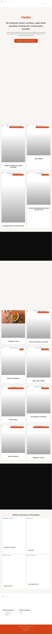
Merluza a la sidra (38, 457)
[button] (44, 3)
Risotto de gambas (13, 378)
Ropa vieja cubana (39, 381)
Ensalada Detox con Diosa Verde (13, 226)
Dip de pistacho (13, 456)
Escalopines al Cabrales (38, 416)
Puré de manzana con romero (38, 342)
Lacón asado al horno (33, 584)
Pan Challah (38, 158)
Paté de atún (13, 419)
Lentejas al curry (13, 341)
